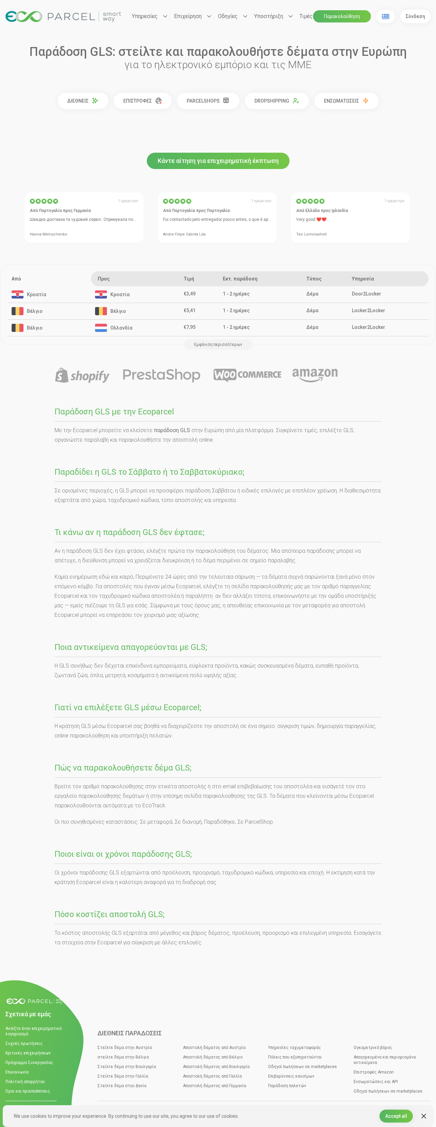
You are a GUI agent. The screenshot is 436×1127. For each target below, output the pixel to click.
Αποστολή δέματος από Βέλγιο (213, 1057)
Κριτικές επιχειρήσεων (28, 1053)
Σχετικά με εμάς (28, 1014)
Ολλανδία (121, 328)
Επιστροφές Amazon (374, 1072)
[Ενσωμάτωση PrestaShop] (162, 376)
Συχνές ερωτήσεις (24, 1043)
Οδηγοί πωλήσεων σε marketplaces (302, 1066)
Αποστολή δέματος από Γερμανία (214, 1085)
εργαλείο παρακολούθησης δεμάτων (99, 796)
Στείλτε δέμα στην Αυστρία (124, 1047)
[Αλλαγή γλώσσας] (385, 16)
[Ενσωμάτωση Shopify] (82, 375)
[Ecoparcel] (63, 16)
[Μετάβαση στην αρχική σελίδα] (37, 1001)
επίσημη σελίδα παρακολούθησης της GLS (215, 796)
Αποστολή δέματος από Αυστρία (214, 1047)
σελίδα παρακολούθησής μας (267, 586)
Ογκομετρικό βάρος (373, 1047)
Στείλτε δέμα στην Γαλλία (122, 1076)
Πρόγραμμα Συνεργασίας (29, 1062)
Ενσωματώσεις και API (376, 1081)
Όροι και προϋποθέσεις (27, 1091)
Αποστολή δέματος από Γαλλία (212, 1076)
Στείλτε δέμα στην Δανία (121, 1085)
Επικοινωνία (17, 1072)
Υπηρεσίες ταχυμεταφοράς (294, 1047)
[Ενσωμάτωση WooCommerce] (247, 376)
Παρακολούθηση (342, 16)
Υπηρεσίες (145, 16)
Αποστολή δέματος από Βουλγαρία (216, 1066)
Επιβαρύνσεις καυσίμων (291, 1076)
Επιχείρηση (188, 16)
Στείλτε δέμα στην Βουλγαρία (126, 1066)
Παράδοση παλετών (287, 1085)
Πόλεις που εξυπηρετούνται (295, 1057)
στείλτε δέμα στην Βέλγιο (123, 1057)
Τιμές (306, 16)
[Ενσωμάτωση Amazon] (315, 376)
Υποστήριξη (268, 16)
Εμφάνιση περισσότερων (218, 344)
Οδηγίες (228, 16)
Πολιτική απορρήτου (25, 1081)
